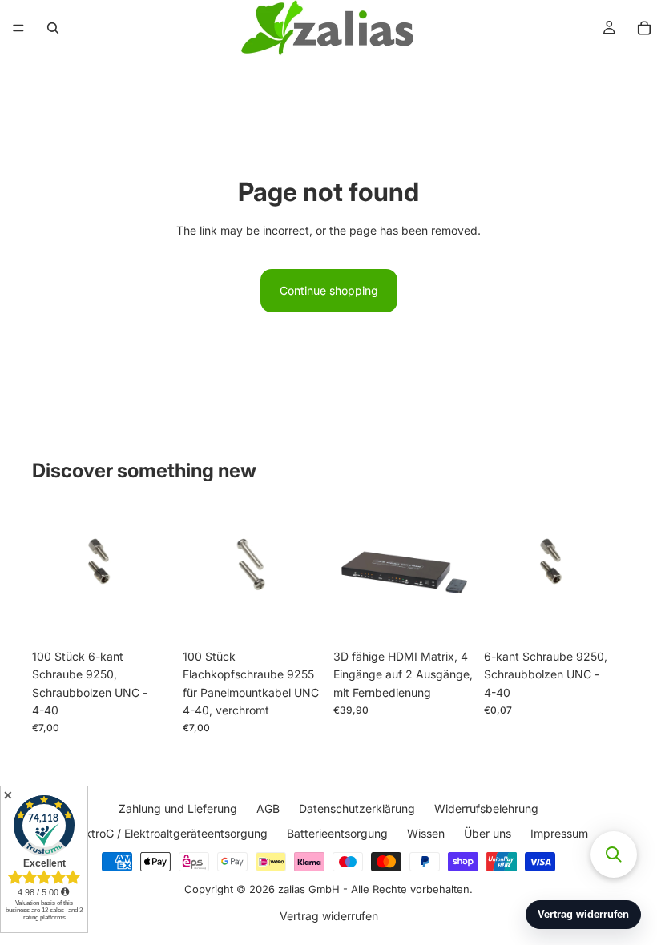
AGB (268, 808)
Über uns (487, 832)
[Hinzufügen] (148, 616)
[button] (613, 854)
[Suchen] (53, 28)
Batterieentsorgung (337, 832)
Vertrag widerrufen (329, 915)
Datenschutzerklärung (357, 808)
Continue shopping (329, 290)
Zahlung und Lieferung (178, 808)
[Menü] (18, 28)
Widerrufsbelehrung (486, 808)
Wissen (426, 832)
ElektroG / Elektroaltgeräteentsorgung (169, 832)
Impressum (559, 832)
